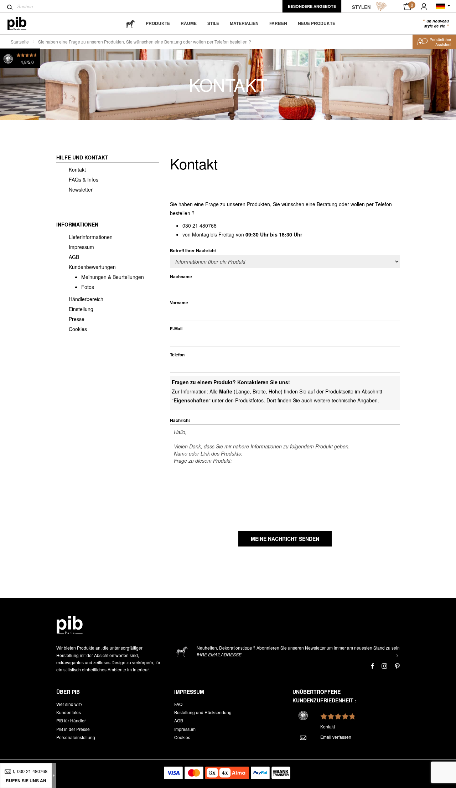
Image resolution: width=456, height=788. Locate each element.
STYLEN (361, 7)
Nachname (181, 276)
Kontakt (77, 169)
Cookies (78, 328)
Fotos (87, 286)
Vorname (179, 302)
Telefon (177, 354)
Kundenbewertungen (92, 266)
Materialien (244, 23)
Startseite (20, 42)
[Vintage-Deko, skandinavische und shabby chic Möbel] (22, 23)
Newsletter (81, 189)
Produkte (158, 23)
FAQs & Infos (83, 179)
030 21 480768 (199, 225)
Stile (213, 23)
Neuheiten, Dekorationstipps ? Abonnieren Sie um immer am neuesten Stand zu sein (298, 648)
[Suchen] (9, 7)
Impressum (81, 246)
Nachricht (180, 420)
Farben (278, 23)
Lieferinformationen (91, 236)
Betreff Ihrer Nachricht (193, 250)
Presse (76, 318)
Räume (189, 23)
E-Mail (176, 328)
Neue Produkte (316, 23)
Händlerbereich (86, 299)
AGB (74, 256)
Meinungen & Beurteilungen (112, 276)
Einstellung (81, 308)
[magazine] (130, 23)
